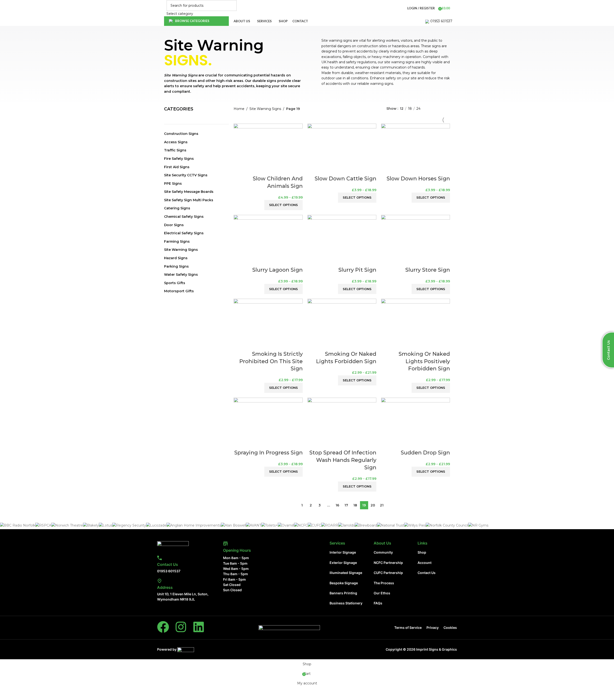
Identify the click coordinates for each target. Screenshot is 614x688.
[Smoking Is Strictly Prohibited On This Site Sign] (268, 324)
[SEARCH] (231, 8)
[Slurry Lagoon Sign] (268, 240)
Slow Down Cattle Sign (345, 178)
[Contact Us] (159, 558)
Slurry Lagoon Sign (277, 270)
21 (382, 505)
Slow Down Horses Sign (418, 178)
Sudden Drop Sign (425, 452)
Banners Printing (343, 593)
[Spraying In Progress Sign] (268, 423)
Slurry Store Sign (427, 270)
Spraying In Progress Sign (268, 452)
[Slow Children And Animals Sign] (268, 149)
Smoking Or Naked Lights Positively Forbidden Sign (424, 361)
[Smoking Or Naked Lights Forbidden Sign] (341, 324)
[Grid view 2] (432, 108)
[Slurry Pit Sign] (341, 240)
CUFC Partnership (388, 573)
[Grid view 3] (440, 108)
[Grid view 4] (447, 108)
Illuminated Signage (346, 573)
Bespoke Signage (344, 583)
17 (346, 505)
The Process (384, 583)
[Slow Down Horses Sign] (415, 149)
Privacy (432, 627)
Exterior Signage (343, 563)
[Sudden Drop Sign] (415, 423)
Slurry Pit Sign (357, 270)
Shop (422, 552)
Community (383, 552)
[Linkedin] (199, 627)
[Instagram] (181, 627)
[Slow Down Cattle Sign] (341, 149)
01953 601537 (441, 21)
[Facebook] (163, 627)
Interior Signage (343, 552)
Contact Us (167, 564)
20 (373, 505)
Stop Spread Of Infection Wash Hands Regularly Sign (342, 460)
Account (424, 563)
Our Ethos (382, 593)
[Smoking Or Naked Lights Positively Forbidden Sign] (415, 324)
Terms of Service (408, 627)
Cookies (450, 627)
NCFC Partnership (388, 563)
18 (355, 505)
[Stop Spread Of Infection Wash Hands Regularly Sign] (341, 423)
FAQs (378, 603)
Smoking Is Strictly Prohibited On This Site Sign (271, 361)
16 (337, 505)
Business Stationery (346, 603)
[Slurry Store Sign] (415, 240)
